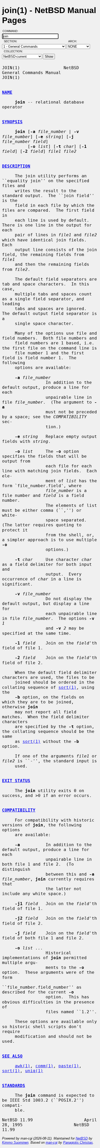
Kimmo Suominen (15, 1142)
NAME (7, 92)
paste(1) (68, 1065)
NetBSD (82, 1138)
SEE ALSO (12, 1056)
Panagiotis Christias (78, 1142)
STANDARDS (13, 1085)
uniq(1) (34, 1070)
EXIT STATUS (16, 780)
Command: (12, 31)
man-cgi (51, 1142)
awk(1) (22, 1065)
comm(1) (44, 1065)
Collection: (13, 51)
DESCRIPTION (16, 166)
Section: (11, 41)
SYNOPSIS (12, 121)
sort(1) (67, 687)
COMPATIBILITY (18, 810)
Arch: (75, 41)
